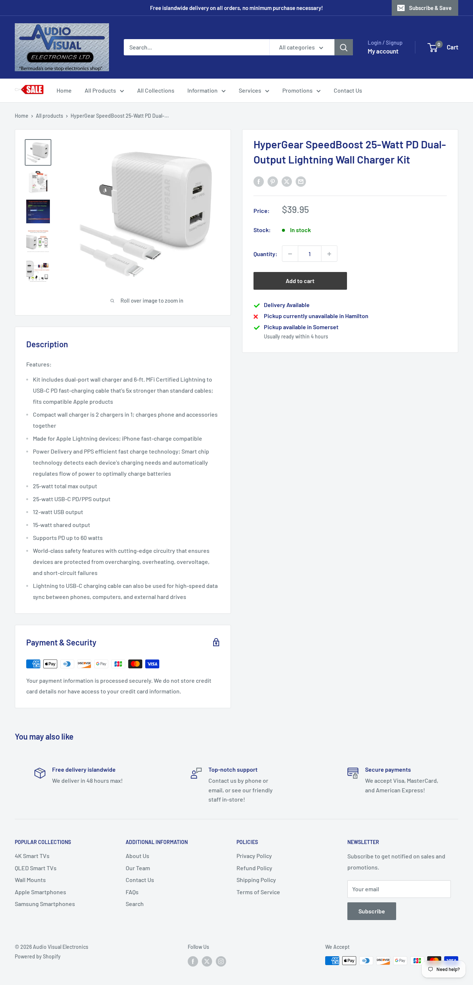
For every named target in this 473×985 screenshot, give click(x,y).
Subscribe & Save (430, 7)
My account (383, 51)
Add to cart (300, 281)
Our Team (138, 867)
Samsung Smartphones (45, 903)
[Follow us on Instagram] (221, 961)
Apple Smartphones (40, 891)
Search (135, 903)
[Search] (343, 47)
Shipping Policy (256, 879)
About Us (137, 855)
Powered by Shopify (38, 956)
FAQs (132, 891)
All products (49, 116)
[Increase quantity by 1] (329, 254)
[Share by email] (301, 181)
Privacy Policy (254, 855)
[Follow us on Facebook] (193, 961)
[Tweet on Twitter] (287, 181)
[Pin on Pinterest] (273, 181)
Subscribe (371, 911)
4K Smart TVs (32, 855)
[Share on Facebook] (258, 181)
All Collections (155, 90)
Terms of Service (258, 891)
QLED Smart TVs (36, 867)
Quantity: (265, 253)
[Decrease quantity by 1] (290, 254)
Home (64, 90)
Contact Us (348, 90)
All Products (100, 90)
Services (250, 90)
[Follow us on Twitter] (207, 961)
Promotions (297, 90)
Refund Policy (254, 867)
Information (202, 90)
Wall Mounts (30, 879)
